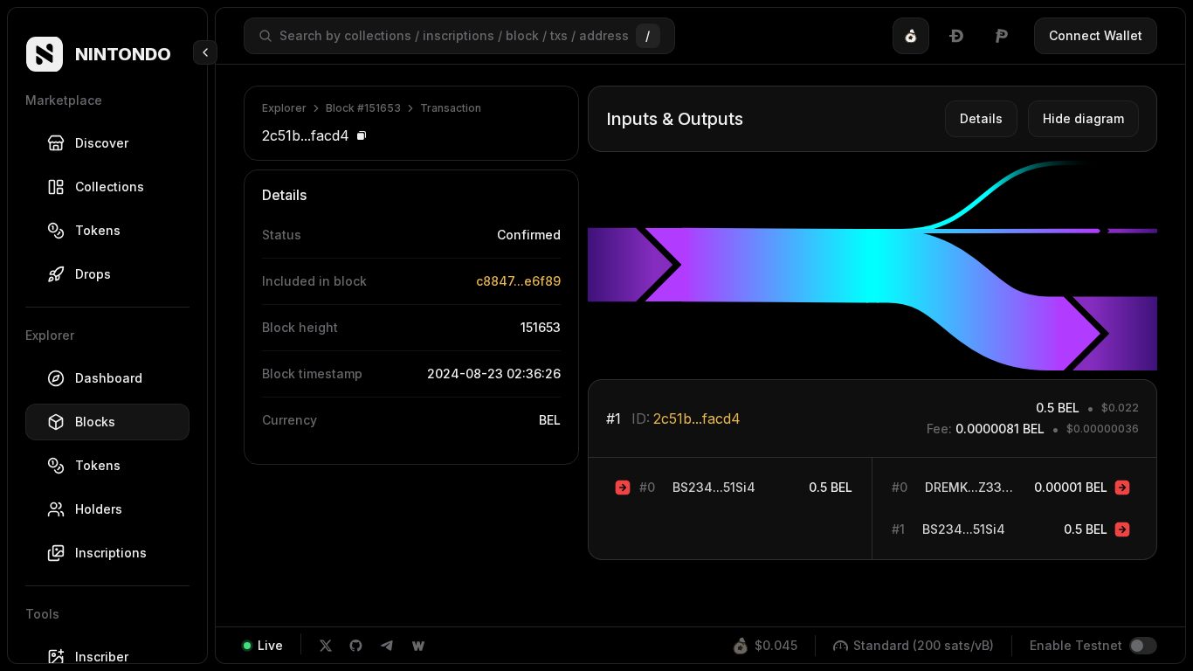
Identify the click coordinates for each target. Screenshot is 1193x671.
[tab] (911, 35)
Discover (101, 142)
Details (981, 118)
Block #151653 (363, 107)
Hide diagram (1083, 118)
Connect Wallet (1095, 35)
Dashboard (108, 377)
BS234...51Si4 (713, 487)
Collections (109, 186)
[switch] (1143, 645)
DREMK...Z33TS (971, 487)
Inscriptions (111, 552)
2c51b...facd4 (697, 418)
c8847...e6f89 (518, 280)
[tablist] (956, 35)
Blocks (95, 421)
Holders (98, 509)
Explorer (284, 107)
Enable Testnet (1076, 645)
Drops (93, 273)
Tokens (98, 230)
